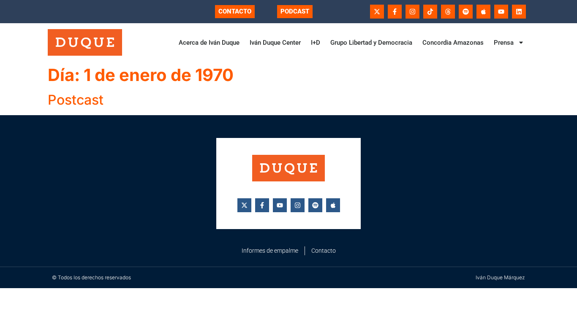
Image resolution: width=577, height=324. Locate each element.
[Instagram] (412, 12)
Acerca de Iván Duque (209, 42)
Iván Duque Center (275, 42)
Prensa (504, 42)
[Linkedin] (519, 12)
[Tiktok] (430, 12)
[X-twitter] (377, 12)
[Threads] (448, 12)
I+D (315, 42)
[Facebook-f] (395, 12)
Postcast (75, 100)
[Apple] (483, 12)
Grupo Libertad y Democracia (371, 42)
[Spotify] (466, 12)
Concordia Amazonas (453, 42)
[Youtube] (501, 12)
